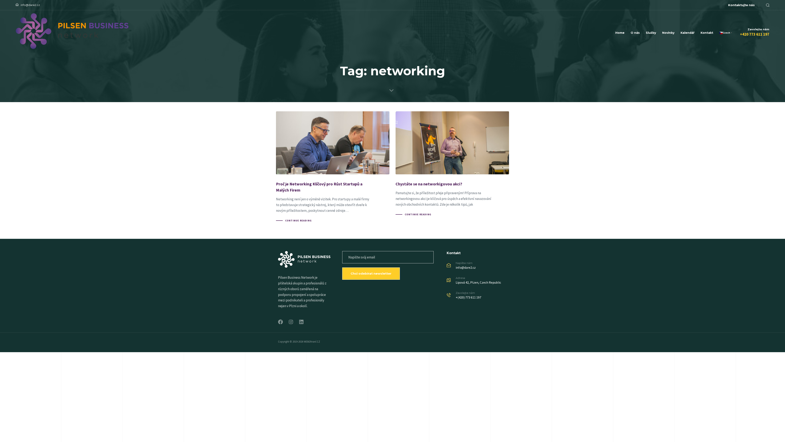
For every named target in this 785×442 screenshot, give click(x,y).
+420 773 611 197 (754, 34)
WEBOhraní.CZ (312, 341)
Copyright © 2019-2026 (291, 341)
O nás (635, 33)
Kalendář (687, 33)
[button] (766, 5)
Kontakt (707, 33)
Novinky (668, 33)
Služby (651, 33)
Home (620, 33)
